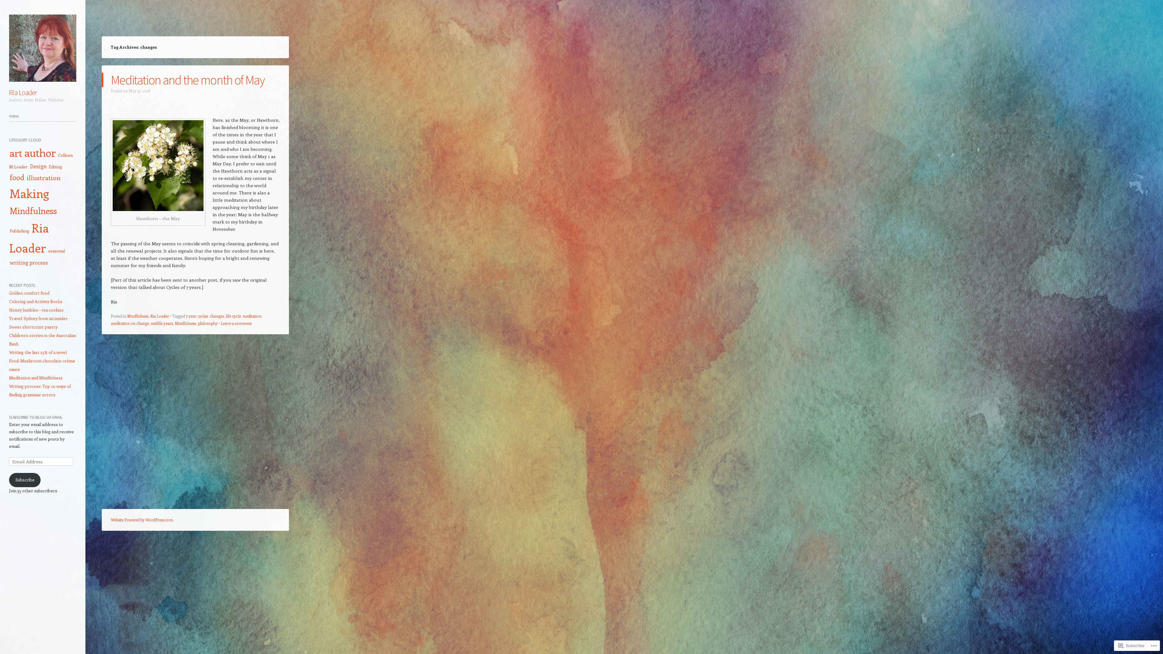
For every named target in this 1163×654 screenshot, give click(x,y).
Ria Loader (23, 92)
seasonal (56, 251)
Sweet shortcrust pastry (33, 327)
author (40, 152)
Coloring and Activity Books (35, 301)
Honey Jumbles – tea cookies (36, 310)
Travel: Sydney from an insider (38, 318)
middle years (162, 323)
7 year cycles (197, 316)
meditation (252, 316)
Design (38, 166)
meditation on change (130, 323)
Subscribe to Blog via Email (35, 417)
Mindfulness (137, 316)
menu (14, 116)
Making (29, 193)
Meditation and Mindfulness (36, 378)
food (17, 177)
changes (217, 316)
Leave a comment (236, 323)
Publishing (19, 231)
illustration (44, 177)
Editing (55, 167)
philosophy (207, 323)
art (16, 153)
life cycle (233, 316)
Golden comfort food (29, 293)
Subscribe (25, 480)
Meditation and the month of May (187, 80)
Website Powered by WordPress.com (142, 519)
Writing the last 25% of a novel (38, 352)
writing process (29, 262)
